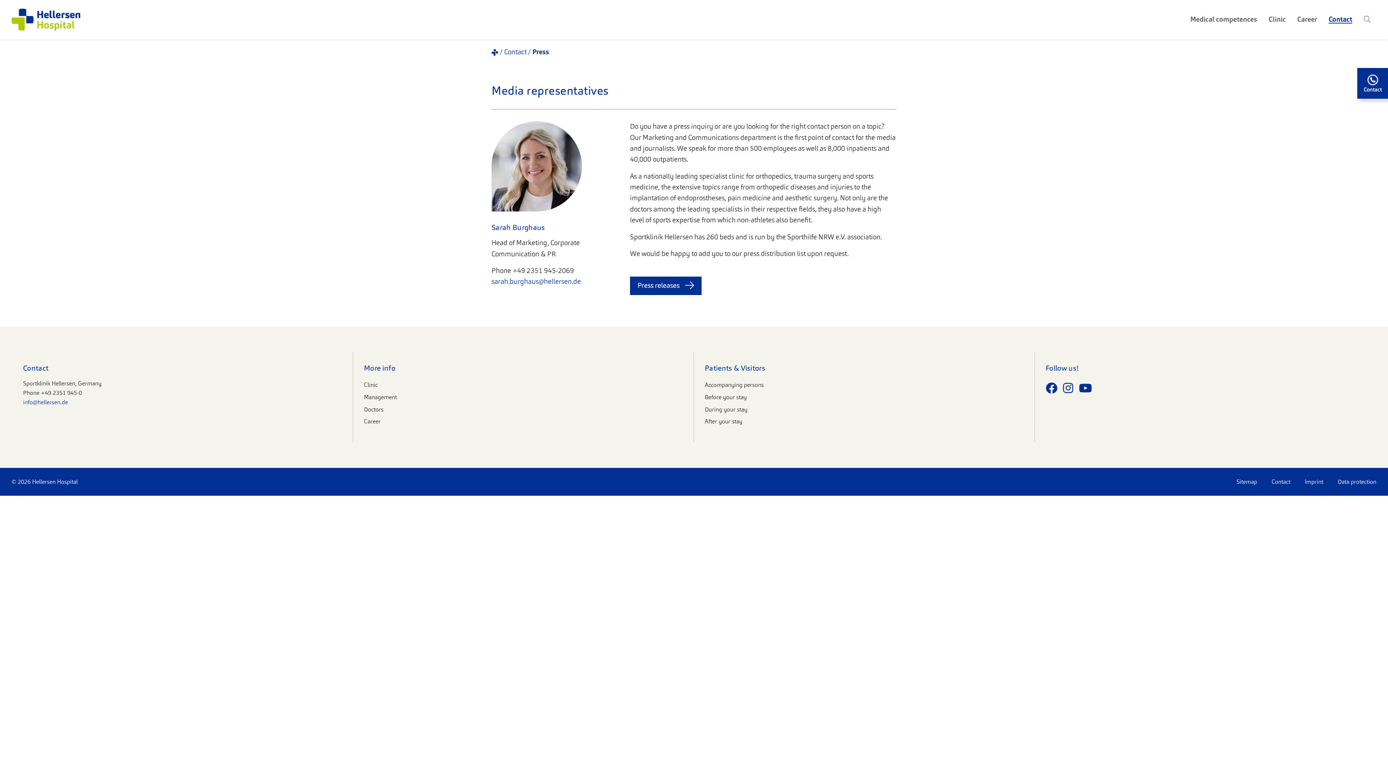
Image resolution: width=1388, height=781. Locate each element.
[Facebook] (1051, 388)
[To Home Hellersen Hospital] (46, 20)
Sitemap (1247, 482)
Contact (1281, 482)
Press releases (659, 285)
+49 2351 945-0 (61, 393)
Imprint (1314, 482)
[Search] (1367, 19)
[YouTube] (1085, 388)
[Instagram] (1068, 388)
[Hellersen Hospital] (495, 52)
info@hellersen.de (45, 402)
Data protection (1357, 482)
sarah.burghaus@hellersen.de (536, 281)
